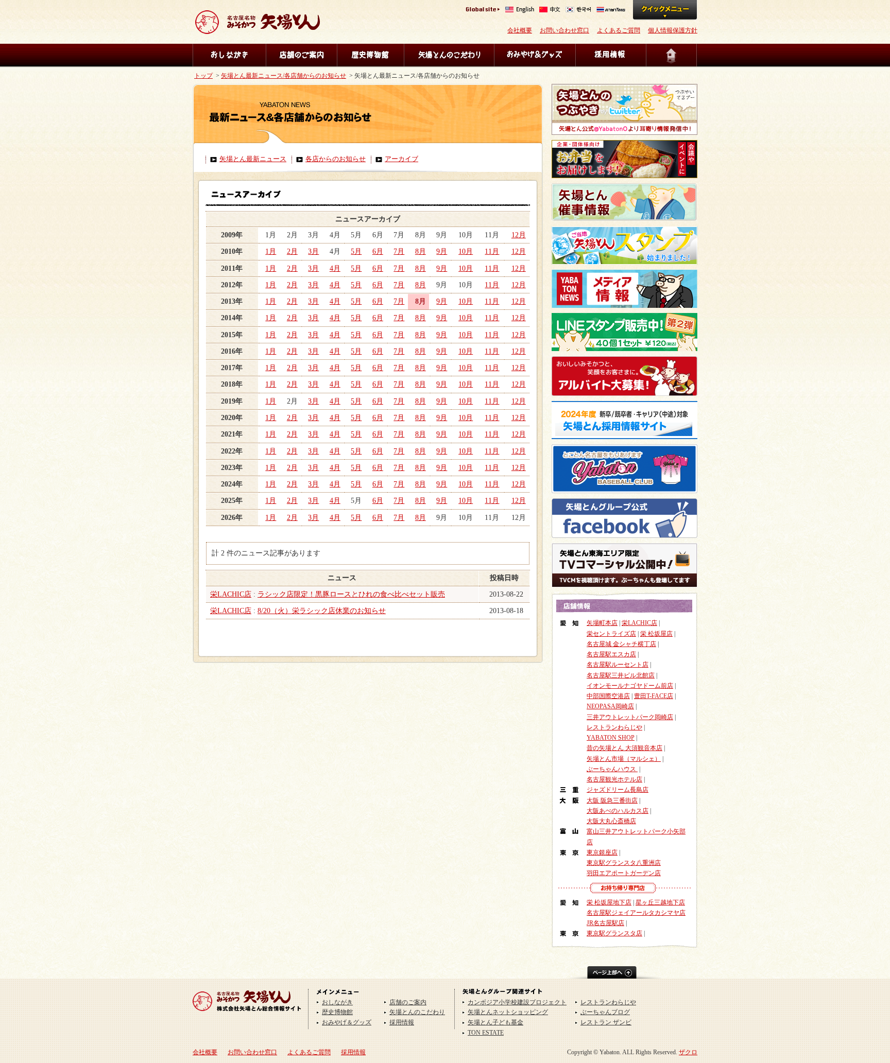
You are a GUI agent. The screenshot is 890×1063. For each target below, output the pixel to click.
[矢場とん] (247, 1014)
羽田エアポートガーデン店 (624, 873)
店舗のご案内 (301, 55)
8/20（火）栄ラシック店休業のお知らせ (322, 611)
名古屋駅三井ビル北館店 (621, 675)
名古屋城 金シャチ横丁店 (621, 644)
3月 (313, 251)
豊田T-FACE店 (653, 696)
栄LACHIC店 (230, 594)
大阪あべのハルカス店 (617, 810)
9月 (441, 251)
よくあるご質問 (618, 30)
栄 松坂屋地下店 (609, 902)
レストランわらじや (614, 727)
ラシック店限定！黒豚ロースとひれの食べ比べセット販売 (351, 594)
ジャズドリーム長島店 (617, 789)
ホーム (671, 55)
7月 (398, 251)
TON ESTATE (486, 1032)
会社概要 (519, 30)
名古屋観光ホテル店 (614, 779)
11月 (492, 251)
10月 (465, 251)
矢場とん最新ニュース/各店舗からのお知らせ (283, 75)
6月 (377, 251)
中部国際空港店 (608, 696)
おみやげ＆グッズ (534, 55)
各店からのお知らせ (335, 159)
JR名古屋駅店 (605, 923)
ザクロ (688, 1052)
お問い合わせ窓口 (564, 30)
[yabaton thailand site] (610, 10)
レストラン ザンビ (605, 1022)
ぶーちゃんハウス (612, 769)
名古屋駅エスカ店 (611, 654)
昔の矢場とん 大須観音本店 (624, 748)
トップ (203, 75)
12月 (518, 235)
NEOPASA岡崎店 (610, 706)
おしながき (229, 55)
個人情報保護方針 (672, 30)
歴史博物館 (370, 55)
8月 (420, 251)
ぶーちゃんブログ (605, 1012)
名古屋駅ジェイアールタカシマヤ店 (636, 912)
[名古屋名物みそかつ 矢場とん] (257, 30)
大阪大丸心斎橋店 (611, 821)
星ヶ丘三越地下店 (660, 902)
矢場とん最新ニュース (252, 159)
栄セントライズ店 (611, 633)
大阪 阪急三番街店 (612, 800)
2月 (292, 251)
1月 (270, 251)
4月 (335, 268)
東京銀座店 (602, 852)
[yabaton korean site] (578, 10)
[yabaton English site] (519, 10)
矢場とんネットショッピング (508, 1012)
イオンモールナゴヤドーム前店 (630, 685)
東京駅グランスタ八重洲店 (624, 862)
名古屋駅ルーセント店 (617, 664)
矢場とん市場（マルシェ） (624, 758)
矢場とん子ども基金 (495, 1022)
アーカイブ (401, 159)
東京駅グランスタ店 (614, 933)
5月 (356, 251)
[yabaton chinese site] (549, 10)
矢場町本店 (602, 622)
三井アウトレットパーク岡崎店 (630, 717)
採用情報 (610, 55)
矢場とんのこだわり (449, 55)
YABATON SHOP (611, 737)
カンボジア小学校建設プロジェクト (517, 1002)
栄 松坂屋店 (656, 633)
